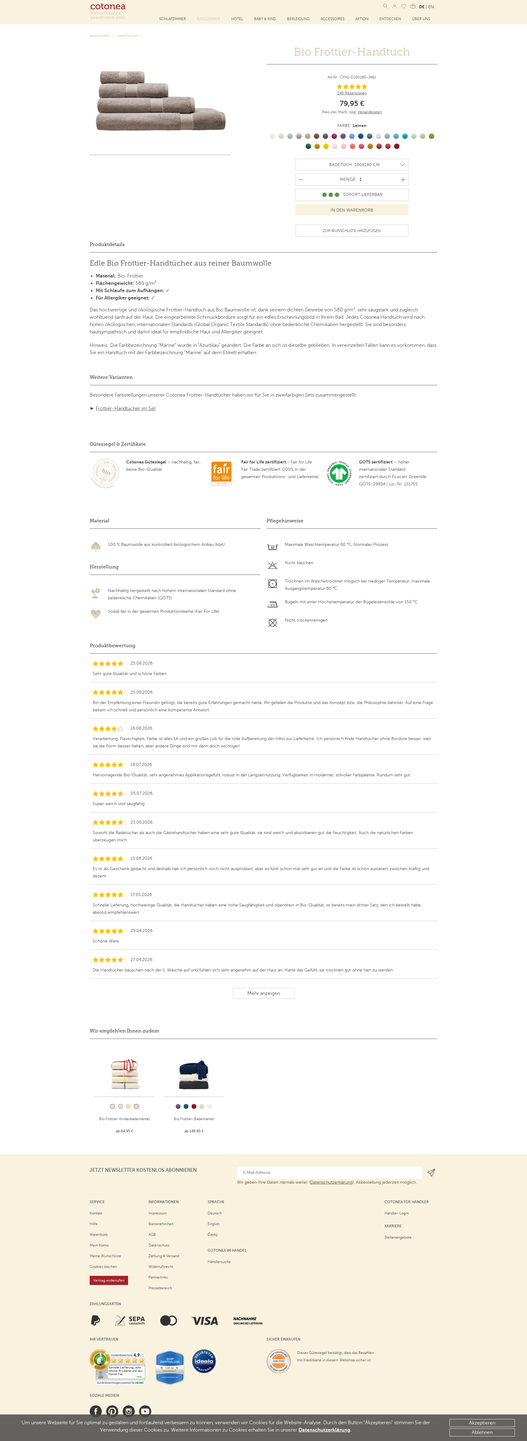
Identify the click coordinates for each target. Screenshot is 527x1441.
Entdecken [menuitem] (390, 19)
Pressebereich (160, 1288)
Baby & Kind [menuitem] (265, 19)
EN (431, 7)
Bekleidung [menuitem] (298, 19)
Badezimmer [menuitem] (208, 19)
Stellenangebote (398, 1237)
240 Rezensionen (352, 93)
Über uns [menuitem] (421, 19)
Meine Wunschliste (105, 1256)
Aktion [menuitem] (361, 19)
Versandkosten (370, 112)
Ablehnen (482, 1432)
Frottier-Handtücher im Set (126, 408)
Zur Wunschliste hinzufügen (352, 231)
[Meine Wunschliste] (404, 6)
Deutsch (215, 1213)
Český (213, 1234)
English (214, 1224)
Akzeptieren (482, 1423)
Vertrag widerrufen (108, 1280)
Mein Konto (99, 1245)
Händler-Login (397, 1213)
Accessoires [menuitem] (332, 19)
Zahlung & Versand (164, 1256)
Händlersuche (219, 1262)
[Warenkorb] (413, 6)
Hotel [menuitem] (237, 19)
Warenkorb (99, 1234)
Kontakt (96, 1213)
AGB (152, 1234)
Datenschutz (159, 1245)
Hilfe (94, 1224)
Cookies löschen (103, 1267)
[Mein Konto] (395, 6)
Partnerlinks (158, 1277)
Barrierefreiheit (161, 1224)
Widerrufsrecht (161, 1267)
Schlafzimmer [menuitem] (172, 19)
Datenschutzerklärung (324, 1430)
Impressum (158, 1213)
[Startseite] (108, 11)
